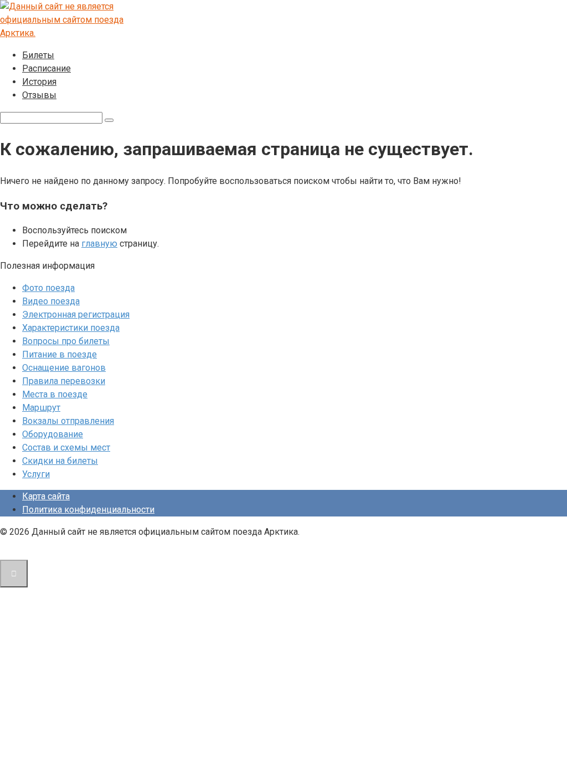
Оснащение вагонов (64, 367)
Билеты (38, 55)
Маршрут (41, 407)
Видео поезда (51, 301)
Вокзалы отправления (68, 421)
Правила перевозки (63, 381)
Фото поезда (48, 288)
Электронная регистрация (76, 314)
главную (99, 243)
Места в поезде (54, 394)
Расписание (46, 68)
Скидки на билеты (60, 461)
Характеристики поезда (71, 328)
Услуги (36, 474)
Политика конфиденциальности (88, 509)
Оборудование (52, 434)
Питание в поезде (59, 354)
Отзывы (39, 95)
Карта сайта (46, 496)
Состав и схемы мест (66, 447)
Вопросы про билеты (66, 341)
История (39, 81)
